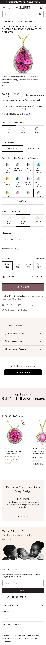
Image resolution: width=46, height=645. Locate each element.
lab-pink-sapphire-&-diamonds (43, 464)
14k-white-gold (6, 463)
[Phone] (8, 7)
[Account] (38, 7)
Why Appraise (38, 276)
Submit (23, 590)
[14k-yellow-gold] (8, 463)
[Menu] (3, 7)
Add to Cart (23, 287)
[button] (23, 248)
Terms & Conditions (21, 638)
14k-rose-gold (10, 463)
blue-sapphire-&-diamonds (33, 464)
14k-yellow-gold (8, 463)
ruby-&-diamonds (38, 464)
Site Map (33, 638)
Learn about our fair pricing (35, 95)
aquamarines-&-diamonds (41, 464)
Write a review (23, 372)
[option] (9, 131)
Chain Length (7, 233)
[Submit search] (40, 14)
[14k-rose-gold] (10, 463)
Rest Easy (40, 258)
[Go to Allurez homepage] (23, 7)
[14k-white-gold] (6, 463)
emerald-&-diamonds (36, 464)
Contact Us (17, 299)
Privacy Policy (7, 638)
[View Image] (23, 398)
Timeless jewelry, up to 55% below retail (23, 2)
